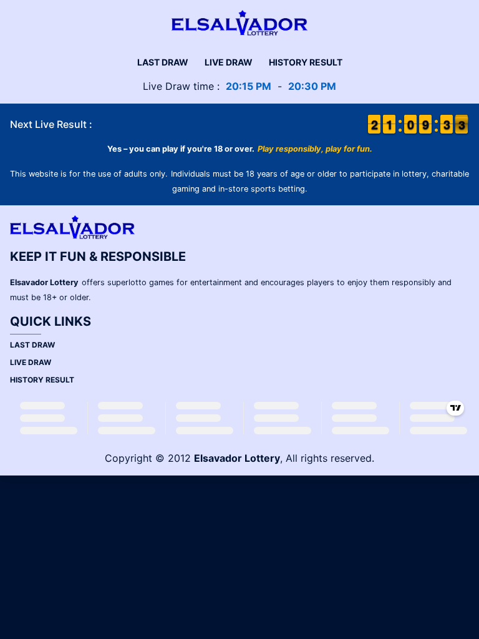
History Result (305, 62)
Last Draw (162, 62)
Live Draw (229, 62)
